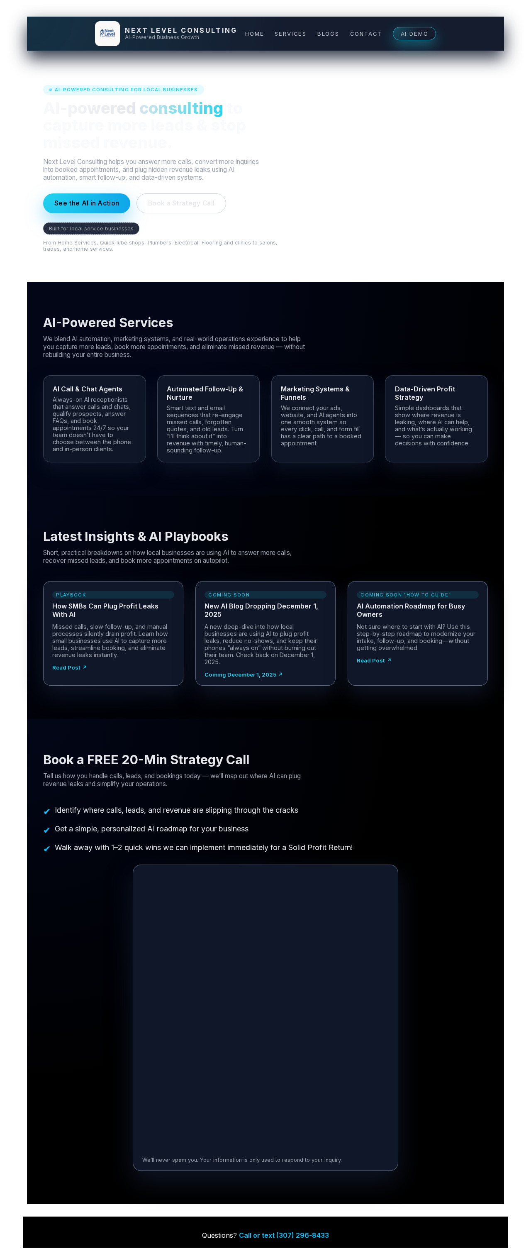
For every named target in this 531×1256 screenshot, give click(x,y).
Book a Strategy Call (181, 203)
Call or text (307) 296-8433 (284, 1235)
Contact (366, 33)
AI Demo (415, 33)
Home (254, 33)
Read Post (66, 667)
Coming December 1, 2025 (240, 674)
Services (291, 33)
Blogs (328, 33)
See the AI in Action (86, 203)
